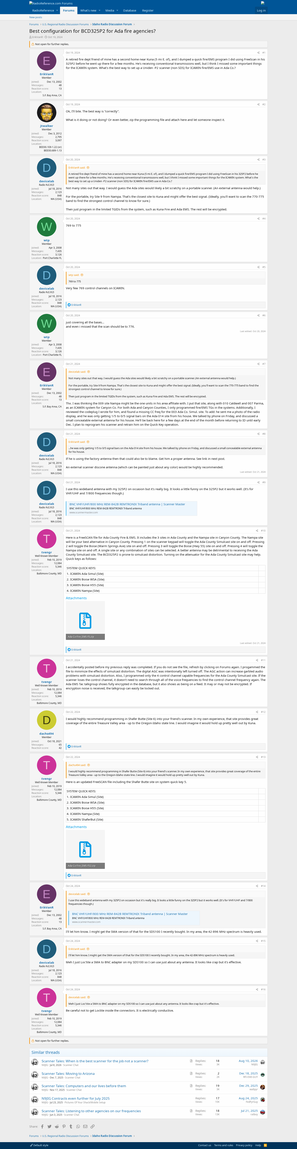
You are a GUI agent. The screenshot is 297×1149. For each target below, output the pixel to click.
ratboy (254, 1114)
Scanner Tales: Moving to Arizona (68, 1073)
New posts (35, 17)
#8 (263, 434)
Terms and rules (223, 1145)
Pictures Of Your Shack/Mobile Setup (85, 1102)
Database (129, 10)
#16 (263, 989)
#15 (263, 941)
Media (109, 10)
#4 (263, 218)
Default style (40, 1145)
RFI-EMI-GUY (250, 1077)
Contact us (204, 1145)
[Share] (258, 53)
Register (148, 10)
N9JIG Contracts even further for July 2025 (76, 1098)
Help (258, 1145)
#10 (263, 530)
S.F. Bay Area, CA (52, 95)
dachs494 (46, 733)
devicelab (46, 181)
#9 (263, 482)
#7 (263, 364)
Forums (68, 10)
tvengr (46, 552)
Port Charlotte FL (52, 258)
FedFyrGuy (252, 1102)
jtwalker (46, 126)
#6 (263, 315)
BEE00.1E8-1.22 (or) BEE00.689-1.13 (50, 148)
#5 (263, 267)
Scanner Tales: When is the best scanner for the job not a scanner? (95, 1061)
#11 (263, 660)
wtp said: (73, 275)
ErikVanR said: (76, 167)
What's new (88, 10)
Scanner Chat (70, 1065)
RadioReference (43, 10)
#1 (263, 52)
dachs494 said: (77, 765)
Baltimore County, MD (49, 573)
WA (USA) (56, 199)
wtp (47, 240)
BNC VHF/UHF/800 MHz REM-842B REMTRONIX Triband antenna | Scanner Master (127, 504)
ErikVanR (37, 37)
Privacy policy (244, 1145)
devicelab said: (77, 372)
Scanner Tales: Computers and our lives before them (84, 1086)
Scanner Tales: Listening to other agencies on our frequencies (91, 1111)
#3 (263, 159)
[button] (57, 10)
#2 (263, 104)
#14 (263, 886)
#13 (263, 757)
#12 (263, 712)
